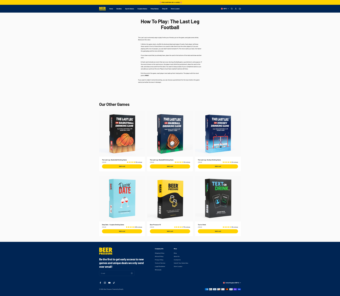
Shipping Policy (159, 253)
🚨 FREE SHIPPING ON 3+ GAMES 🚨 (171, 2)
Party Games (155, 8)
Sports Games (129, 8)
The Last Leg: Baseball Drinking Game (161, 160)
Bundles (119, 8)
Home (111, 8)
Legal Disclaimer (160, 266)
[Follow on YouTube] (109, 283)
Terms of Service (160, 263)
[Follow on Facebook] (100, 283)
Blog (175, 253)
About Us (176, 256)
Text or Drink (202, 224)
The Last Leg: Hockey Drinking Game (209, 160)
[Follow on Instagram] (105, 283)
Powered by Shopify (117, 289)
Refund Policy (159, 256)
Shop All (164, 8)
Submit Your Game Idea (181, 263)
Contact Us (177, 260)
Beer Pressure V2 (155, 224)
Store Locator (175, 8)
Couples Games (142, 8)
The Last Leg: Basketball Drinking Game (114, 160)
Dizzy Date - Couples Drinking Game (113, 224)
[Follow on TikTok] (114, 283)
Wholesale (158, 270)
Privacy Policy (159, 260)
